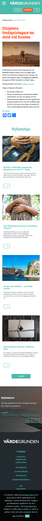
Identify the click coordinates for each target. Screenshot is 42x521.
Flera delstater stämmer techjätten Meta (19, 347)
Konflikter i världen (28, 84)
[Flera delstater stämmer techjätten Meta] (21, 328)
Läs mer (21, 376)
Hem (21, 486)
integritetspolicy (30, 506)
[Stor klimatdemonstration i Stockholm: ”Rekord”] (21, 208)
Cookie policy (21, 457)
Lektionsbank (21, 489)
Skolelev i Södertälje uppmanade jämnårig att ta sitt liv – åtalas (18, 168)
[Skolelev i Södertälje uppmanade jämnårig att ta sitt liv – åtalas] (21, 149)
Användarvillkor (21, 462)
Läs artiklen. (6, 111)
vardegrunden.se (29, 495)
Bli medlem (28, 10)
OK (27, 516)
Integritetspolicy (21, 459)
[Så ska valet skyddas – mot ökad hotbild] (21, 268)
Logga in (17, 10)
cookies (16, 506)
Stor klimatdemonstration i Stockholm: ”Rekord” (21, 227)
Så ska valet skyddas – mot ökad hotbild (18, 287)
